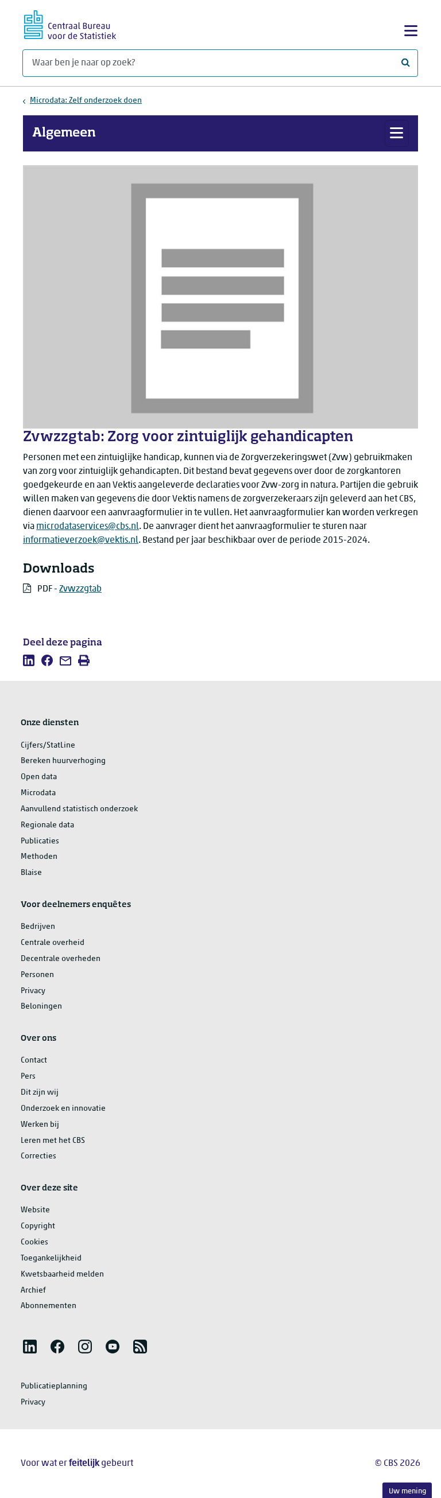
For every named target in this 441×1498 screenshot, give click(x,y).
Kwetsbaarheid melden (62, 1274)
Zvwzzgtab (80, 589)
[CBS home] (70, 23)
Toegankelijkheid (51, 1258)
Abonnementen (48, 1306)
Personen (37, 975)
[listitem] (29, 660)
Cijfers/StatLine (48, 745)
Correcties (38, 1156)
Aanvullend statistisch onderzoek (79, 809)
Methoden (39, 857)
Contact (34, 1060)
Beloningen (41, 1006)
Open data (39, 777)
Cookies (34, 1242)
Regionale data (47, 825)
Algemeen (64, 133)
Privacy (33, 991)
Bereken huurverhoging (63, 761)
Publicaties (40, 841)
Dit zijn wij (40, 1092)
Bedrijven (38, 927)
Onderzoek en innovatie (63, 1108)
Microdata (38, 793)
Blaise (31, 873)
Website (35, 1210)
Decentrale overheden (60, 959)
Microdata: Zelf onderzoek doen (86, 100)
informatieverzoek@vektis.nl (80, 540)
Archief (33, 1290)
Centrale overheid (52, 943)
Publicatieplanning (54, 1386)
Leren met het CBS (53, 1141)
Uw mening (407, 1491)
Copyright (38, 1226)
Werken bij (40, 1125)
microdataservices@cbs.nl (87, 526)
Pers (28, 1076)
